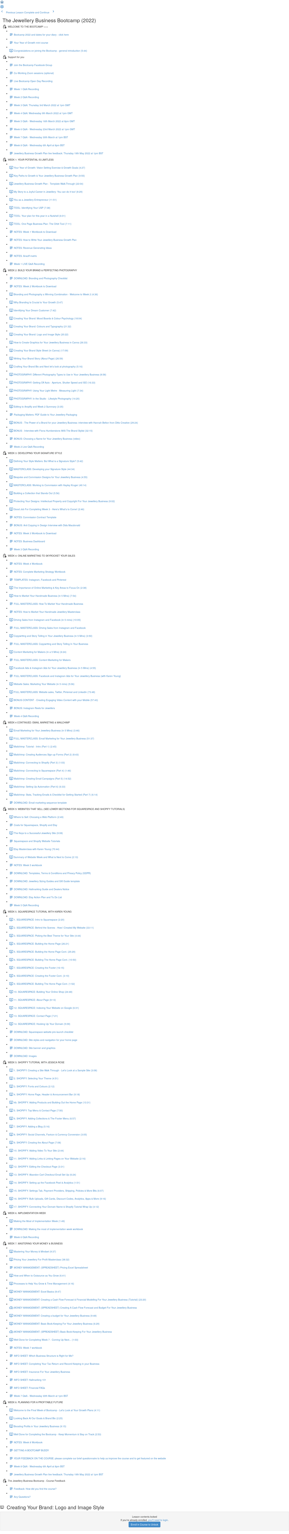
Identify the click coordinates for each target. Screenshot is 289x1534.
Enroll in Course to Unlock (144, 1524)
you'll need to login (158, 1520)
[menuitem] (2, 7)
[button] (2, 3)
